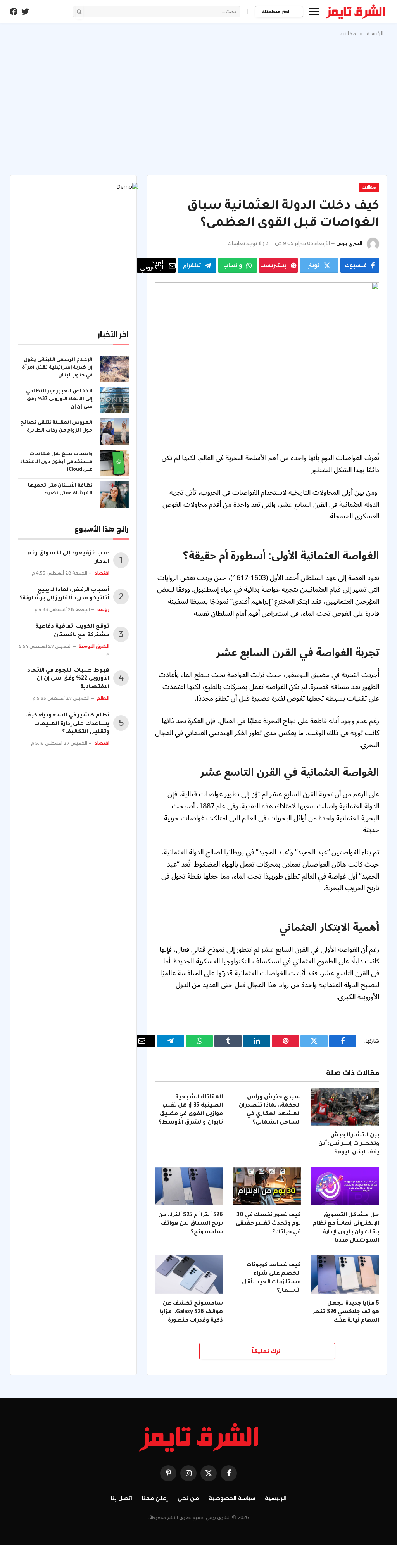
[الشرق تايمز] (355, 11)
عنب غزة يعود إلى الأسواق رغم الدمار (68, 558)
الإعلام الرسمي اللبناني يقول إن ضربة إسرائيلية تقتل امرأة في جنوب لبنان (57, 367)
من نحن (188, 1498)
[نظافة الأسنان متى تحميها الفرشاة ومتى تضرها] (114, 494)
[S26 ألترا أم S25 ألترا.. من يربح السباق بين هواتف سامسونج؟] (189, 1186)
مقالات (369, 187)
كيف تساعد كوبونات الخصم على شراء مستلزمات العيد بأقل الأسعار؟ (271, 1278)
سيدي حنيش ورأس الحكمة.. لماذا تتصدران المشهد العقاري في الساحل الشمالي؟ (270, 1110)
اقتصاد (102, 573)
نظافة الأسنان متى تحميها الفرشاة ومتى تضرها (60, 489)
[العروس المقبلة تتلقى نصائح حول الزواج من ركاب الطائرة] (114, 431)
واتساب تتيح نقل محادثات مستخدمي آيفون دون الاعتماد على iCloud (56, 462)
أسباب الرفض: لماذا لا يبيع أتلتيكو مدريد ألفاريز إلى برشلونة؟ (64, 594)
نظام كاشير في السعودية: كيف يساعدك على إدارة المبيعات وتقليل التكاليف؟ (67, 724)
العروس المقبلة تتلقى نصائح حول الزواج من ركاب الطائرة (56, 426)
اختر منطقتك (276, 11)
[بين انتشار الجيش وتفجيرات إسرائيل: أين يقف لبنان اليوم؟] (345, 1107)
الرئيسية (275, 1498)
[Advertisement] (198, 104)
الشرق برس (349, 243)
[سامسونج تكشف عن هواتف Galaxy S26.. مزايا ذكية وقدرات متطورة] (189, 1274)
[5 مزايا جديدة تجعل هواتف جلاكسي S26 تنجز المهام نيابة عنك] (345, 1274)
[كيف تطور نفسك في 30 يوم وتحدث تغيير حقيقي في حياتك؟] (267, 1186)
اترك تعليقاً (267, 1351)
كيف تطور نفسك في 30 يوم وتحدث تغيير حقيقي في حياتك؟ (268, 1224)
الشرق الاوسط (94, 646)
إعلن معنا (155, 1498)
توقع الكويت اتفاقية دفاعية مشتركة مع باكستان (72, 631)
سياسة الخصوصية (232, 1498)
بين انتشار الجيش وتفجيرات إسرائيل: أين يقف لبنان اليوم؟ (348, 1144)
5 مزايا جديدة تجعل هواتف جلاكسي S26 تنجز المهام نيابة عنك (346, 1312)
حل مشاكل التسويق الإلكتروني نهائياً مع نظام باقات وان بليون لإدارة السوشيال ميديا (345, 1228)
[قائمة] (314, 11)
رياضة (103, 609)
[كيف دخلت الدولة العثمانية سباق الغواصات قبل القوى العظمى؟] (267, 355)
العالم (103, 698)
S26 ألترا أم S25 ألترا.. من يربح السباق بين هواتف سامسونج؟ (190, 1224)
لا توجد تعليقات (244, 243)
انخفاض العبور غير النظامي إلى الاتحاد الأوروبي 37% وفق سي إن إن (59, 399)
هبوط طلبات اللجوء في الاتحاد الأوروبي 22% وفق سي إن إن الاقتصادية (68, 679)
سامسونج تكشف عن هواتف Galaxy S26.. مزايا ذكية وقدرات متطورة (191, 1312)
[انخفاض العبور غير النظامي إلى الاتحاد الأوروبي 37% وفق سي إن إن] (114, 400)
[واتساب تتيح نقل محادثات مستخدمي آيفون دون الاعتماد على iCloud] (114, 463)
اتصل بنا (121, 1498)
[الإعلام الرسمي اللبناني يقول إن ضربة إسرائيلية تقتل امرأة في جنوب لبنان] (114, 369)
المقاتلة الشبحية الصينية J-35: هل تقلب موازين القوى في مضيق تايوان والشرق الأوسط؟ (191, 1110)
